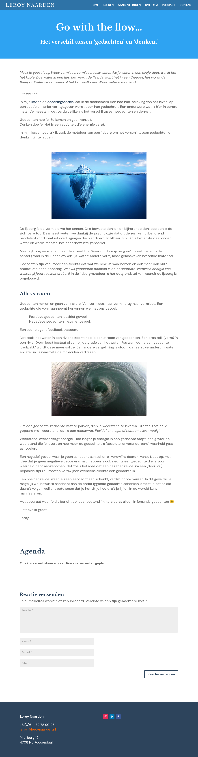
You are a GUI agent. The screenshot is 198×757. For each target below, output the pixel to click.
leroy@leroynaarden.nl (38, 729)
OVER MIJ (151, 5)
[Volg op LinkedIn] (112, 716)
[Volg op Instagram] (105, 716)
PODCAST (168, 5)
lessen (36, 102)
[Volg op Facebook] (118, 716)
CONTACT (186, 5)
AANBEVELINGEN (129, 5)
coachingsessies (60, 102)
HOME (94, 5)
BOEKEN (108, 5)
